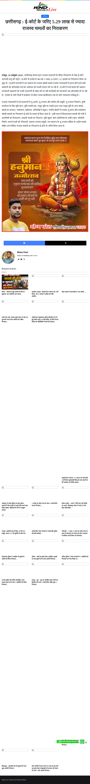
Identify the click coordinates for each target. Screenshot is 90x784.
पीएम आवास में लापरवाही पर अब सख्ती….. (74, 292)
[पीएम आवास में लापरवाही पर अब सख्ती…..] (75, 282)
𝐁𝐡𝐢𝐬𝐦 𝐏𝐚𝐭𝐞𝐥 (22, 252)
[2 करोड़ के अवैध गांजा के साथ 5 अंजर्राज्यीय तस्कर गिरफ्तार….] (45, 493)
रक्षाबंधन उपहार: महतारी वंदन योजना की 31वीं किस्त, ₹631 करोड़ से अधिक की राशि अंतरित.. (45, 294)
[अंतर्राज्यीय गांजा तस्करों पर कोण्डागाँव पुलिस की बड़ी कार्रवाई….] (45, 521)
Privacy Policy (21, 780)
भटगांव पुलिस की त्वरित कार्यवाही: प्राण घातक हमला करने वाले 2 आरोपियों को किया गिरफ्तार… (14, 582)
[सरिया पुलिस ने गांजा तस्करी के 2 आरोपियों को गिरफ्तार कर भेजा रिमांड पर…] (75, 547)
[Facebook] (24, 243)
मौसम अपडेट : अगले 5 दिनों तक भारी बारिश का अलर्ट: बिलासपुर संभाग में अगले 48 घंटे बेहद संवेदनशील (74, 505)
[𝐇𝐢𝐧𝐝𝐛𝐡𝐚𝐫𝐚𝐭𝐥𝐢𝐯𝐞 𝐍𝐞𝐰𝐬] (45, 6)
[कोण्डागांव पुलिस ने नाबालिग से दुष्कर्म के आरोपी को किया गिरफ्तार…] (15, 547)
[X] (65, 243)
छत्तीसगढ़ (45, 16)
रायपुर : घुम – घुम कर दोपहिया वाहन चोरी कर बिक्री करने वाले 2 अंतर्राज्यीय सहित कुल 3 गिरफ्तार (45, 582)
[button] (82, 741)
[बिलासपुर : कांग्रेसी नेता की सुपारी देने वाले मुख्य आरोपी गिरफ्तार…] (15, 756)
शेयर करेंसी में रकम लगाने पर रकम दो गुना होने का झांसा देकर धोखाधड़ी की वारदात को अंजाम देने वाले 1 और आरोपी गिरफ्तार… (45, 768)
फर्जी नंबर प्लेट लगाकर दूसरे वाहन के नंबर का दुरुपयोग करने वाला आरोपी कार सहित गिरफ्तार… (15, 319)
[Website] (18, 259)
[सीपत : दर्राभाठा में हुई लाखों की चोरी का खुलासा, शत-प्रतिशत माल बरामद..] (15, 282)
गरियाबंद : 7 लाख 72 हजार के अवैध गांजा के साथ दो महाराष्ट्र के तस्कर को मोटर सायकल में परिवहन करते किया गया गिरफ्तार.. (75, 533)
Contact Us (12, 780)
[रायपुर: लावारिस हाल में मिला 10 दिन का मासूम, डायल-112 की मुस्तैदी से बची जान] (15, 521)
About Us (5, 780)
